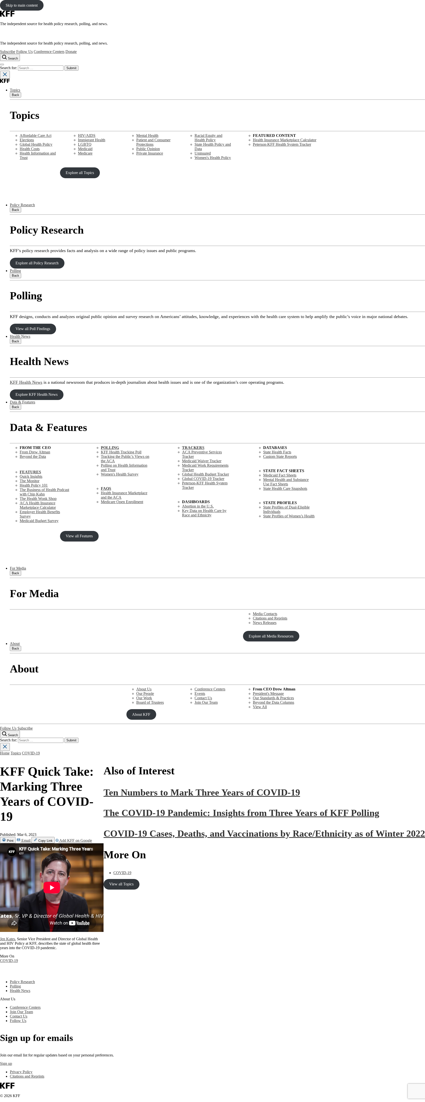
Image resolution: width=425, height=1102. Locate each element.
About (15, 643)
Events (200, 693)
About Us (144, 689)
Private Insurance (149, 153)
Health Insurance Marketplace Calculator (284, 140)
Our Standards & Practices (273, 698)
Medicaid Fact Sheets (279, 475)
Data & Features (22, 402)
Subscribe (7, 51)
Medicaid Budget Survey (39, 521)
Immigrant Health (91, 140)
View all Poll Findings (32, 329)
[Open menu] (2, 64)
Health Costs (30, 149)
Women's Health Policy (213, 158)
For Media (18, 568)
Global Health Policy (36, 144)
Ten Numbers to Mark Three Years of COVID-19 (202, 792)
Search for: (9, 68)
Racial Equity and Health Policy (208, 137)
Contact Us (203, 698)
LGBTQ (84, 144)
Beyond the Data (33, 456)
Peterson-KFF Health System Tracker (282, 144)
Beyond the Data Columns (273, 702)
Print (10, 841)
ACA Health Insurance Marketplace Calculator (38, 505)
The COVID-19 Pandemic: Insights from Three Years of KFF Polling (241, 813)
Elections (27, 140)
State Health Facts (277, 452)
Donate (71, 51)
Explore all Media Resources (271, 636)
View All (260, 707)
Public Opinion (148, 149)
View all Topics (121, 884)
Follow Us (24, 51)
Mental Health (147, 135)
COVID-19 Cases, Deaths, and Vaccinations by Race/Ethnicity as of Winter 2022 (264, 833)
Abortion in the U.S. (198, 506)
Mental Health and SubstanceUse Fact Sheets (286, 482)
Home (5, 753)
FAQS (106, 488)
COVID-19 (31, 753)
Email (25, 840)
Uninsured (203, 153)
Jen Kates (7, 939)
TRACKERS (193, 448)
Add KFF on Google (75, 840)
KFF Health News (26, 382)
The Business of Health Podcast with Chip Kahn (44, 492)
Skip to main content (22, 5)
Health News (20, 336)
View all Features (79, 536)
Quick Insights (31, 476)
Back (15, 95)
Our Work (144, 698)
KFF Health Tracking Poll (121, 452)
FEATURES (30, 472)
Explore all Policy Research (37, 263)
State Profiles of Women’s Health (289, 516)
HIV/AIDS (86, 135)
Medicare (85, 153)
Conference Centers (49, 51)
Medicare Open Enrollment (122, 502)
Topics (15, 90)
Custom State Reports (280, 456)
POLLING (110, 448)
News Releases (264, 623)
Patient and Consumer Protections (153, 142)
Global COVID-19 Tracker (203, 479)
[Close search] (5, 75)
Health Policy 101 (34, 485)
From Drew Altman (35, 452)
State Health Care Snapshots (285, 488)
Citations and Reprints (270, 618)
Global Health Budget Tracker (205, 474)
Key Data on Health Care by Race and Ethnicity (204, 513)
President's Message (268, 693)
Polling (15, 271)
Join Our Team (206, 702)
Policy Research (22, 205)
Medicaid (85, 149)
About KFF (141, 714)
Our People (145, 693)
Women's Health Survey (119, 474)
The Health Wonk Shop (38, 498)
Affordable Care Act (35, 135)
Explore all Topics (80, 173)
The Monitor (29, 481)
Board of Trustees (150, 702)
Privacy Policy (21, 1072)
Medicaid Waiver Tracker (201, 461)
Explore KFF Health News (36, 394)
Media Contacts (265, 614)
